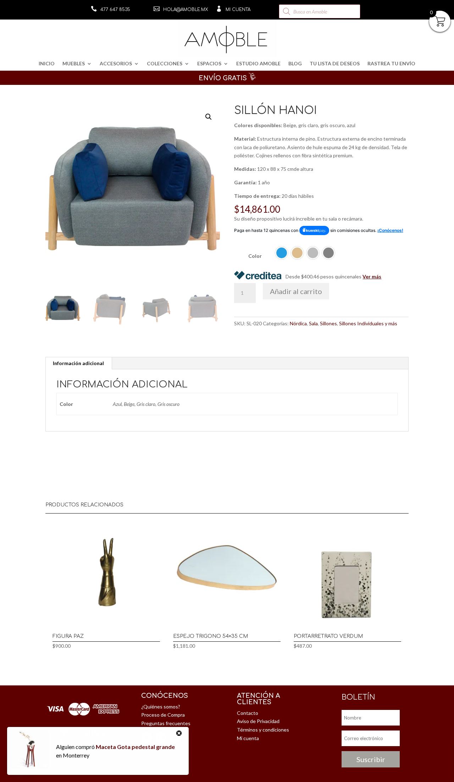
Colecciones (164, 63)
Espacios (209, 63)
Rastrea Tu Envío (391, 63)
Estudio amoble (258, 63)
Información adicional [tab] (78, 363)
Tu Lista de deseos (335, 63)
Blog (295, 63)
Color (255, 256)
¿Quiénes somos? (160, 707)
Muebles (73, 63)
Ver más (371, 276)
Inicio (47, 63)
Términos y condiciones (263, 730)
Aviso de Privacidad (258, 721)
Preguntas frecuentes (165, 723)
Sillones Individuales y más (368, 323)
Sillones (328, 323)
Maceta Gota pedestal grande (135, 746)
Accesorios (116, 63)
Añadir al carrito (296, 291)
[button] (208, 116)
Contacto (247, 713)
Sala (313, 323)
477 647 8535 (115, 9)
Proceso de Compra (163, 715)
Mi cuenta (238, 9)
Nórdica (298, 323)
